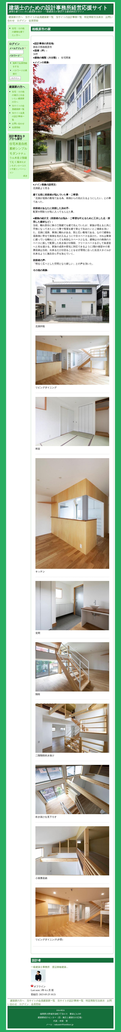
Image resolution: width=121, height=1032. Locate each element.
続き (25, 175)
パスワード (15, 55)
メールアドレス (17, 48)
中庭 (14, 169)
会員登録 (33, 20)
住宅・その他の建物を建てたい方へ (18, 31)
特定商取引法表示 (93, 16)
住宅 (12, 144)
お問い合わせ (18, 123)
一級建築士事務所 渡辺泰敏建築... (49, 966)
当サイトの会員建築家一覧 (39, 16)
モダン (15, 165)
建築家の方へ (16, 16)
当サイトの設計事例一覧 (69, 16)
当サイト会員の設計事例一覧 (18, 116)
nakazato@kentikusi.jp (64, 1024)
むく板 (15, 162)
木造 (18, 144)
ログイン (21, 20)
